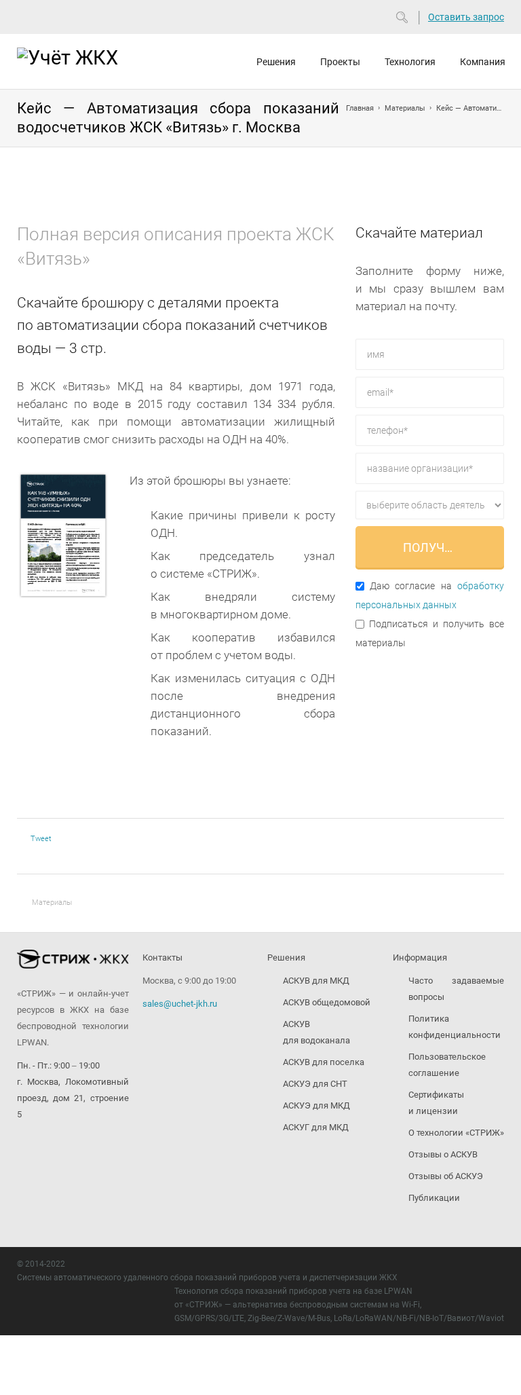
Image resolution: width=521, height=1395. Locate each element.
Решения (276, 61)
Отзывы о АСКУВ (443, 1154)
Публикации (434, 1198)
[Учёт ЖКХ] (77, 59)
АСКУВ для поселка (323, 1062)
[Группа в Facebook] (50, 1147)
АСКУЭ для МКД (316, 1105)
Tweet (41, 838)
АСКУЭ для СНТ (315, 1084)
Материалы (405, 108)
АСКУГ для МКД (316, 1127)
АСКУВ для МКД (316, 980)
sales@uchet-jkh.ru (179, 1004)
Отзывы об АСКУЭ (445, 1176)
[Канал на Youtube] (24, 1147)
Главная (360, 108)
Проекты (340, 61)
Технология (410, 61)
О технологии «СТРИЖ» (456, 1133)
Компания (482, 61)
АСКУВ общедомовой (326, 1002)
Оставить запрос (466, 17)
